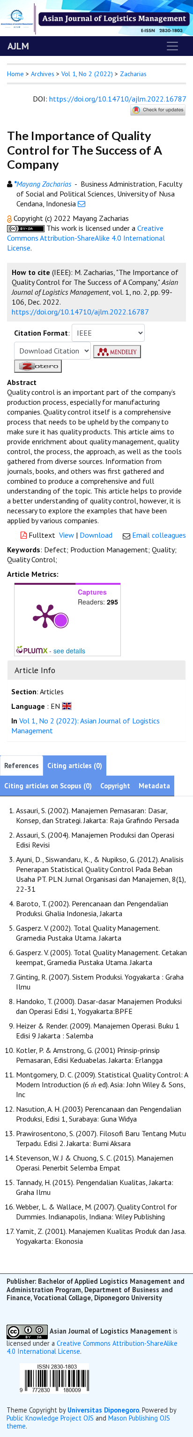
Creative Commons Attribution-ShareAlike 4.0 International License (86, 237)
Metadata (154, 785)
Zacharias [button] (133, 74)
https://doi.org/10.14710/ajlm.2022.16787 (117, 98)
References (21, 765)
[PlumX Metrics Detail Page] (45, 615)
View (66, 535)
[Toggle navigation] (172, 46)
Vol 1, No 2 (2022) (87, 74)
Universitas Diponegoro (103, 1410)
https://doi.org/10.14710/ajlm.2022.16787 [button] (80, 311)
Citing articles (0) (74, 765)
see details (69, 650)
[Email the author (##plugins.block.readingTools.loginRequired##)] (81, 203)
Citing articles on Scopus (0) (48, 785)
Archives (42, 74)
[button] (10, 218)
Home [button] (15, 74)
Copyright (115, 785)
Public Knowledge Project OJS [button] (50, 1417)
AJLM (18, 46)
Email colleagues (159, 535)
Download (96, 535)
